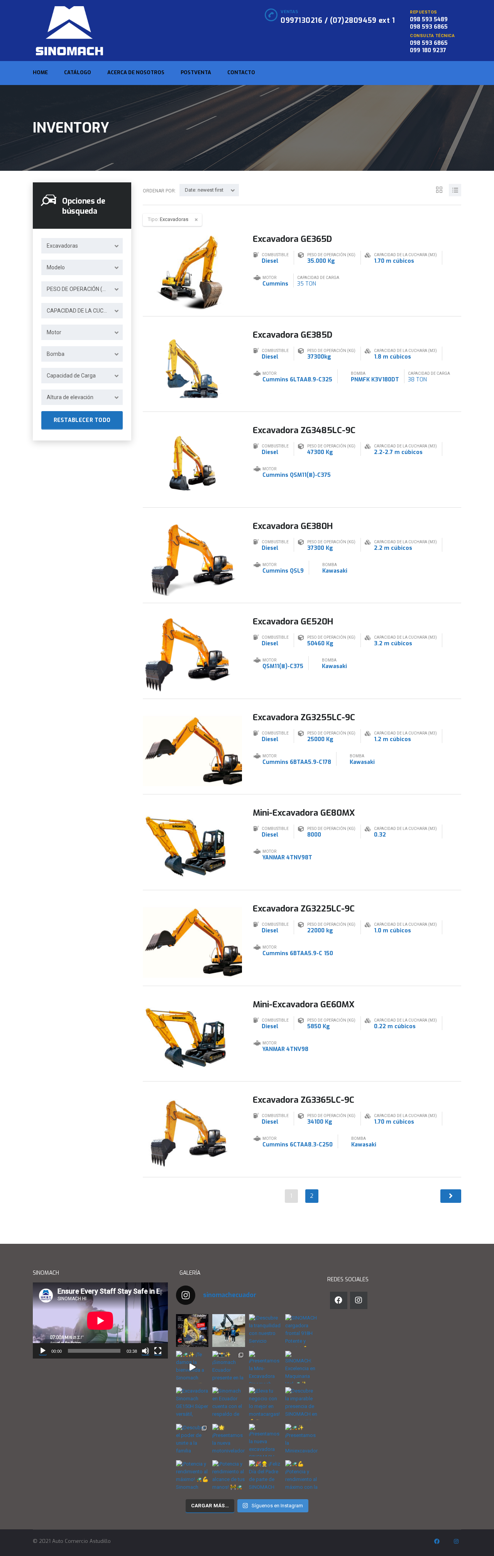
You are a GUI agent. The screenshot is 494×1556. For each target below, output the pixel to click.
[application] (100, 1320)
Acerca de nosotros (135, 72)
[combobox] (82, 245)
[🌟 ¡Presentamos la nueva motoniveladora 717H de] (228, 1440)
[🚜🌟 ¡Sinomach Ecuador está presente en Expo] (228, 1330)
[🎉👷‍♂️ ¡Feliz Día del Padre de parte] (265, 1476)
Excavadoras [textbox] (62, 246)
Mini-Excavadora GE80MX (304, 812)
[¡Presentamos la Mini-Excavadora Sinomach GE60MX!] (265, 1367)
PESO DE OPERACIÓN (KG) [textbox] (79, 289)
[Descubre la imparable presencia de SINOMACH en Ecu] (301, 1403)
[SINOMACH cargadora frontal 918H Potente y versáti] (301, 1330)
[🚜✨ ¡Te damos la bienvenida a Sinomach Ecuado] (192, 1367)
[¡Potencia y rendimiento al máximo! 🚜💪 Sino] (192, 1476)
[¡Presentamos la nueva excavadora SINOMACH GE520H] (265, 1440)
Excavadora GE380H (293, 526)
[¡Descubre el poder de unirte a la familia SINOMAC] (192, 1440)
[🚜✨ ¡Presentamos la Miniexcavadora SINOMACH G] (301, 1440)
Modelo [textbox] (56, 267)
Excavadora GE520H (293, 621)
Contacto (241, 72)
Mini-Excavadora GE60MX (304, 1004)
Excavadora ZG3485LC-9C (304, 430)
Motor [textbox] (54, 332)
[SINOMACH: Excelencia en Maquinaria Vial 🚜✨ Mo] (301, 1367)
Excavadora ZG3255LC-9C (304, 717)
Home (40, 72)
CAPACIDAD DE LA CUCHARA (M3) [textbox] (85, 311)
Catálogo (77, 72)
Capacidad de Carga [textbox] (71, 375)
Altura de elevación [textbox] (70, 397)
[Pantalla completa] (158, 1351)
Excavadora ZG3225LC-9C (304, 908)
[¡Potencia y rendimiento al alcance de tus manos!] (228, 1476)
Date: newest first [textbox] (204, 190)
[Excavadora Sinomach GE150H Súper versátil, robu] (192, 1403)
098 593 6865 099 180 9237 (429, 46)
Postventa (196, 72)
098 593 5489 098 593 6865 (429, 23)
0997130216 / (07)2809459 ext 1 (338, 20)
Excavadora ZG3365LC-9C (303, 1099)
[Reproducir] (43, 1351)
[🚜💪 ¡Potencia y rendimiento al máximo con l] (301, 1476)
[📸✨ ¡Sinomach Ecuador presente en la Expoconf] (228, 1367)
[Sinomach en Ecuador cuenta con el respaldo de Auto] (228, 1403)
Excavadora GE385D (292, 334)
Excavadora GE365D (292, 239)
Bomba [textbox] (55, 354)
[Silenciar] (145, 1351)
